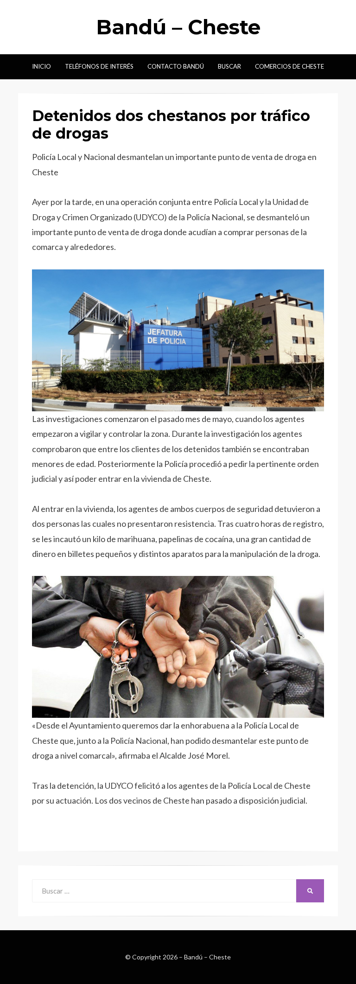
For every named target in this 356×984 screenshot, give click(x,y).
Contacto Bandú (175, 66)
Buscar (229, 66)
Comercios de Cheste (289, 66)
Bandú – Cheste (178, 26)
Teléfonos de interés (99, 66)
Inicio (41, 66)
